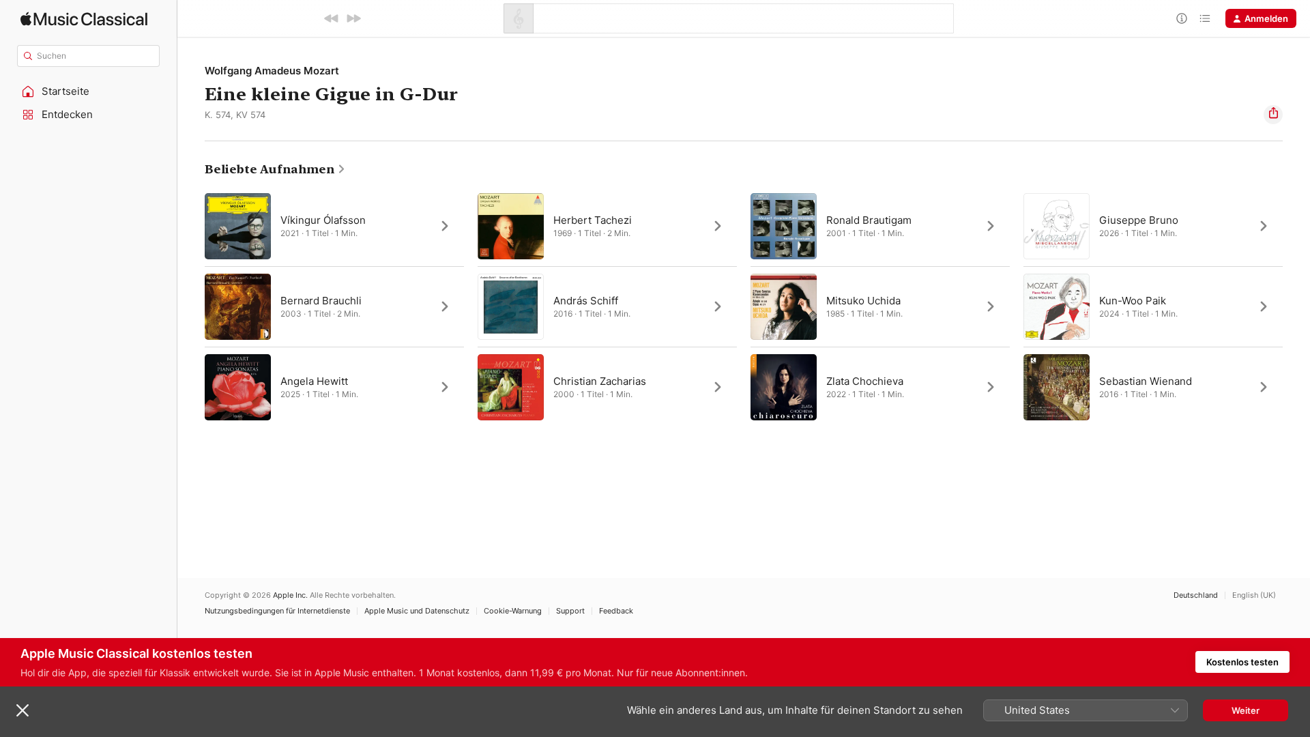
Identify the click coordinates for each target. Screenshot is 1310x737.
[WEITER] (353, 18)
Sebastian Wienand (1145, 381)
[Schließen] (22, 710)
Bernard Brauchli (321, 300)
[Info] (1182, 18)
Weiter (1246, 710)
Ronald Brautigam (869, 220)
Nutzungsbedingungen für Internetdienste (277, 611)
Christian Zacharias (599, 381)
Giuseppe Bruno (1138, 220)
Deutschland (1196, 595)
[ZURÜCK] (332, 18)
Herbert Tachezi (592, 220)
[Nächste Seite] (1296, 306)
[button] (89, 91)
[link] (275, 169)
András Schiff (585, 300)
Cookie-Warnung (513, 611)
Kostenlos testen (1242, 661)
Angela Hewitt (314, 381)
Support (570, 611)
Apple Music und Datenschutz (416, 611)
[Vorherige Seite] (191, 306)
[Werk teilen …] (1273, 114)
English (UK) (1254, 595)
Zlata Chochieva (864, 381)
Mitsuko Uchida (863, 300)
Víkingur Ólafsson (323, 220)
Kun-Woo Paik (1132, 300)
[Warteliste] (1205, 18)
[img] (83, 19)
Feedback (616, 611)
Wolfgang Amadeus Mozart (272, 70)
